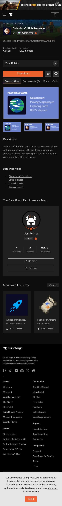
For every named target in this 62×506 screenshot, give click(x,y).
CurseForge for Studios (43, 456)
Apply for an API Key (12, 449)
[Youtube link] (16, 370)
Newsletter (38, 402)
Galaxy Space (16, 187)
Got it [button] (31, 499)
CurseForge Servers (42, 417)
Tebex (35, 461)
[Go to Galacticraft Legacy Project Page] (17, 312)
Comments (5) (31, 81)
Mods (20, 23)
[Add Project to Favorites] (48, 74)
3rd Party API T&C (11, 454)
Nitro (35, 466)
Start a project (9, 434)
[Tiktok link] (10, 370)
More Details (12, 63)
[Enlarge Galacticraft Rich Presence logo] (7, 31)
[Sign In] (55, 14)
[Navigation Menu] (4, 14)
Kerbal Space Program (13, 412)
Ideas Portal (38, 392)
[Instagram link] (5, 370)
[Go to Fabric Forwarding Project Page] (48, 312)
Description (12, 81)
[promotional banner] (31, 5)
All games (7, 387)
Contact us (38, 439)
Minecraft (8, 23)
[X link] (27, 370)
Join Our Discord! (41, 387)
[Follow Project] (56, 74)
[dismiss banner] (57, 3)
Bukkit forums (39, 412)
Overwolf (37, 451)
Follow (33, 268)
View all (53, 285)
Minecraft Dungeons (12, 417)
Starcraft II (8, 407)
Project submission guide (14, 439)
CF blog (36, 397)
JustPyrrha (31, 233)
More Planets (16, 183)
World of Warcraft (11, 397)
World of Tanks (10, 422)
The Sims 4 (8, 402)
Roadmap (37, 407)
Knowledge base (40, 429)
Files (46, 81)
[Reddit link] (33, 370)
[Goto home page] (10, 14)
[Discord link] (22, 370)
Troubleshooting (40, 434)
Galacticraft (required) (20, 176)
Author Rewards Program (14, 444)
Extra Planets (16, 180)
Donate (32, 261)
